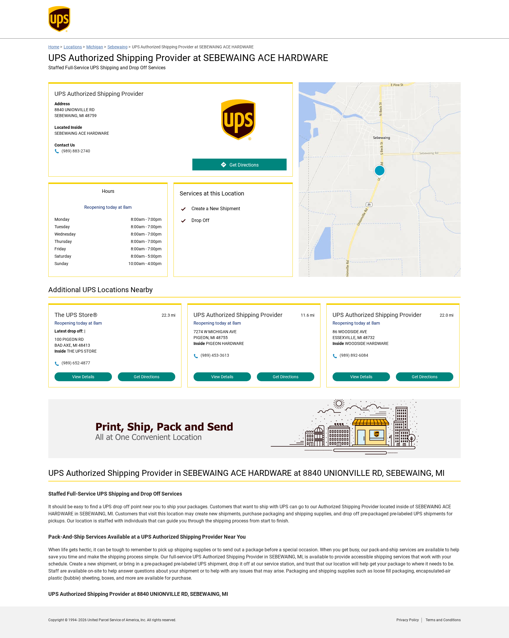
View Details (83, 376)
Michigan (94, 47)
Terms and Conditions (443, 620)
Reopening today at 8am (78, 323)
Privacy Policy (407, 620)
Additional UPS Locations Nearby (100, 290)
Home (53, 47)
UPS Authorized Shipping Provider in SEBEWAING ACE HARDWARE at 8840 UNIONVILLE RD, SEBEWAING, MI (246, 473)
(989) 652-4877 (76, 363)
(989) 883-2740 (76, 151)
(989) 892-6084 (354, 355)
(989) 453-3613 (215, 355)
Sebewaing (118, 47)
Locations (73, 47)
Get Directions (244, 165)
